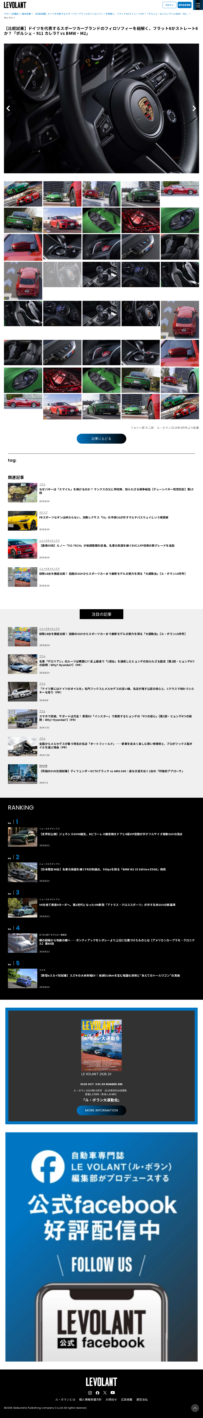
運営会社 (142, 1399)
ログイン (169, 4)
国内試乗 (26, 13)
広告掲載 (126, 1399)
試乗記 (15, 13)
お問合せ (111, 1399)
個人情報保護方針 (90, 1399)
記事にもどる (101, 438)
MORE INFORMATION (101, 1110)
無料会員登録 (185, 4)
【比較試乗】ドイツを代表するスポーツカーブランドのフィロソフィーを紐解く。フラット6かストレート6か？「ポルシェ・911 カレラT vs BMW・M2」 (111, 13)
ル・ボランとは (65, 1399)
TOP (6, 13)
